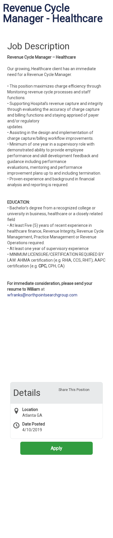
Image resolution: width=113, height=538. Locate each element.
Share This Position (74, 390)
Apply (56, 448)
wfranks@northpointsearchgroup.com (42, 295)
